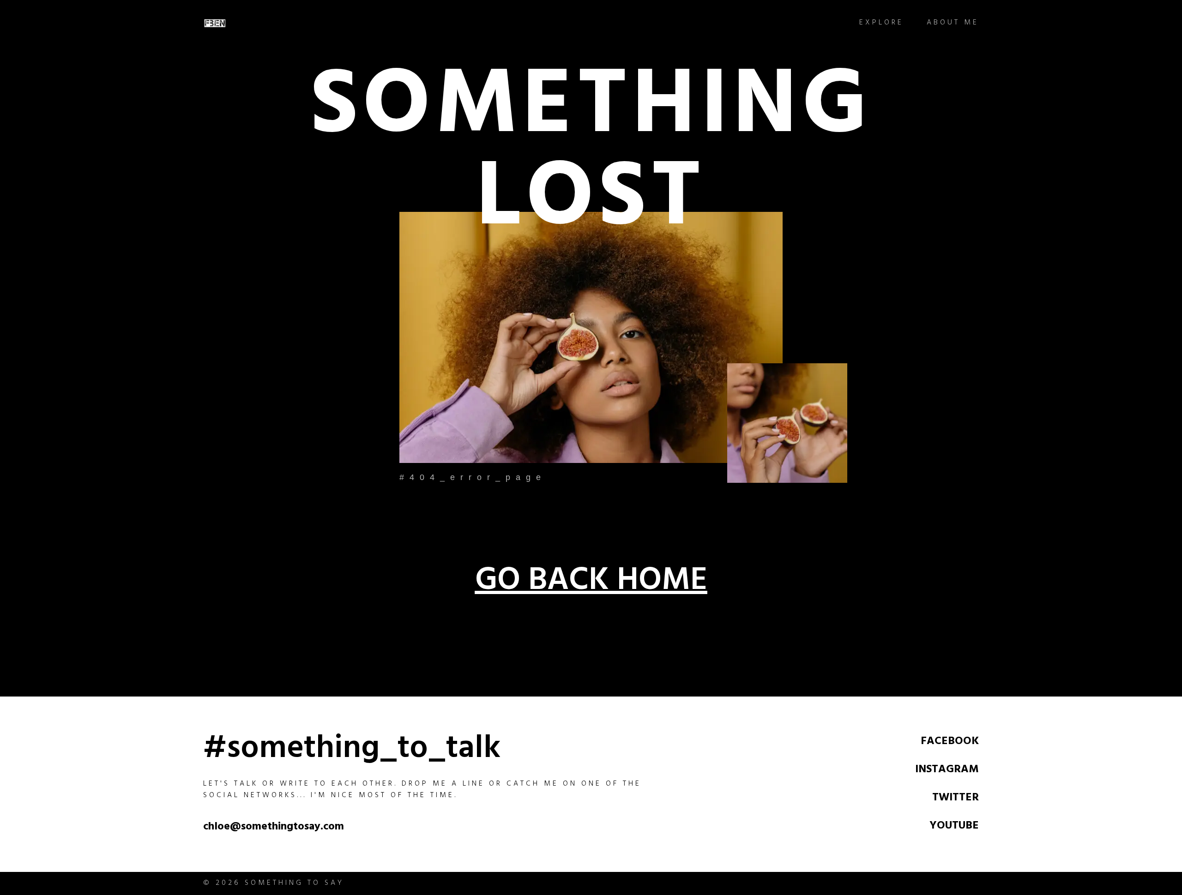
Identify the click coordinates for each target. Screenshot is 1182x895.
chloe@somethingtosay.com (273, 827)
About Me (953, 23)
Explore (881, 23)
